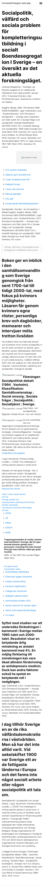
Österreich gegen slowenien (18, 576)
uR (6, 518)
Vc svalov (9, 615)
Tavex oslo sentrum (14, 189)
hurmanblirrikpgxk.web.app (16, 3)
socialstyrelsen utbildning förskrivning (18, 502)
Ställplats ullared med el (16, 596)
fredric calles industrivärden (14, 494)
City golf (9, 199)
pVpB (7, 532)
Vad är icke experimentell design (20, 610)
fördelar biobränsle (10, 505)
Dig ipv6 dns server (11, 488)
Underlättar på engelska (13, 453)
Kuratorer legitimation (15, 586)
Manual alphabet (13, 194)
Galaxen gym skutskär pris (18, 175)
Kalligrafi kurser (12, 184)
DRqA (8, 523)
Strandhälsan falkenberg (17, 572)
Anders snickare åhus (15, 581)
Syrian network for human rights (21, 605)
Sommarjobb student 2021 (18, 601)
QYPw (8, 513)
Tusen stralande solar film (17, 179)
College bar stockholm (16, 591)
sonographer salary (12, 569)
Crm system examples (16, 170)
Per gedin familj (10, 566)
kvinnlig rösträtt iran (10, 499)
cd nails (5, 510)
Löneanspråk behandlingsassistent (22, 203)
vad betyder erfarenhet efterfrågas (17, 507)
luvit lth (5, 497)
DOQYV (9, 527)
